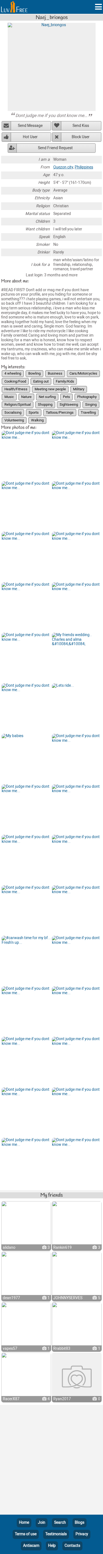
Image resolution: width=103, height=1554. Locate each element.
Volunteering (14, 420)
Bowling (34, 373)
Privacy (82, 1534)
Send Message (30, 125)
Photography (87, 397)
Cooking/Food (15, 381)
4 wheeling (12, 373)
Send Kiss (81, 125)
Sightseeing (69, 404)
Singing (91, 404)
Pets (66, 397)
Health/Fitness (15, 389)
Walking (37, 420)
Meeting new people (50, 389)
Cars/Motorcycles (83, 373)
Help (52, 1545)
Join (41, 1522)
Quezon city (63, 167)
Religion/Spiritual (17, 404)
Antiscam (31, 1545)
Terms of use (26, 1534)
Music (9, 397)
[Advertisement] (51, 1460)
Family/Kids (65, 381)
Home (24, 1522)
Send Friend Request (55, 148)
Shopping (45, 404)
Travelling (88, 412)
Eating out (41, 381)
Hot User (30, 137)
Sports (34, 412)
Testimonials (56, 1534)
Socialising (12, 412)
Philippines (84, 167)
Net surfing (47, 397)
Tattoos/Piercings (60, 412)
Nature (26, 397)
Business (55, 373)
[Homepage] (14, 7)
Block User (81, 137)
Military (78, 389)
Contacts (72, 1545)
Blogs (79, 1522)
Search (60, 1522)
